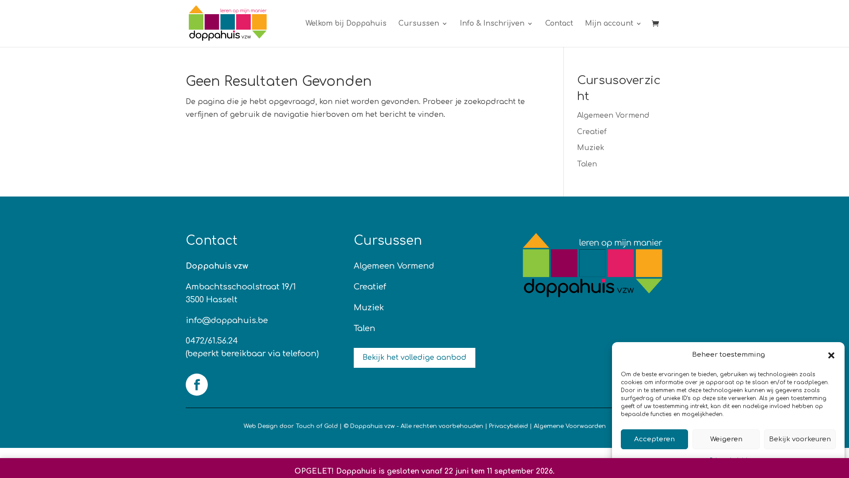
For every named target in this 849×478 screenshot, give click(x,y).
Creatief (592, 132)
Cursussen (418, 23)
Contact (559, 23)
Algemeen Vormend (613, 116)
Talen (587, 164)
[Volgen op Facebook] (197, 385)
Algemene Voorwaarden (570, 426)
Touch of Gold (317, 426)
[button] (831, 355)
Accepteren (654, 439)
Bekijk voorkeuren (800, 439)
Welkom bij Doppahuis (346, 23)
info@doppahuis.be (227, 320)
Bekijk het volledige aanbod (415, 358)
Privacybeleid (508, 426)
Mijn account (609, 23)
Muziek (590, 148)
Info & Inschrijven (492, 23)
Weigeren (726, 439)
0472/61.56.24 (212, 340)
